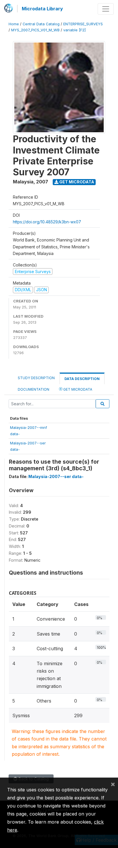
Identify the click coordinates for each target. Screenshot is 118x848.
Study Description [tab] (36, 378)
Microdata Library (42, 8)
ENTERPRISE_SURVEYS (83, 24)
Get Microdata (76, 181)
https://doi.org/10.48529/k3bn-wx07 (47, 221)
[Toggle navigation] (106, 9)
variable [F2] (74, 30)
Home (14, 24)
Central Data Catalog (41, 24)
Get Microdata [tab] (77, 389)
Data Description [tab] (82, 379)
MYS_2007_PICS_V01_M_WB (35, 30)
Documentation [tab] (33, 389)
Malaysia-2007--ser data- (56, 476)
